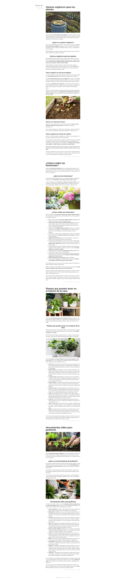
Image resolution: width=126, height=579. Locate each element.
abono (65, 156)
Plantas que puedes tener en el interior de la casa (61, 289)
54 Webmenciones (73, 156)
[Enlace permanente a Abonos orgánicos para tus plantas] (63, 33)
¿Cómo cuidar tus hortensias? (55, 164)
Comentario (78, 156)
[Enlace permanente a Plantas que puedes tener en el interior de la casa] (63, 316)
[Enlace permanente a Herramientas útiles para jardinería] (63, 452)
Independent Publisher (58, 577)
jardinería (65, 569)
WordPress (69, 577)
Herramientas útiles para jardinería (59, 428)
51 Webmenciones (73, 569)
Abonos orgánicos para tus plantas (60, 8)
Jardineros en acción (39, 5)
